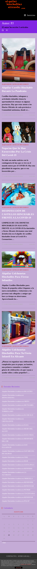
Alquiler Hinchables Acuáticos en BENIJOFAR (17, 497)
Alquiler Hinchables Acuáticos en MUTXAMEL (18, 405)
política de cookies (26, 564)
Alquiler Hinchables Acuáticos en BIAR (15, 461)
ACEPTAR (18, 567)
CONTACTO (11, 556)
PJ (7, 30)
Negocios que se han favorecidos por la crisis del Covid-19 (16, 151)
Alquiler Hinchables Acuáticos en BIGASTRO (17, 391)
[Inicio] (3, 30)
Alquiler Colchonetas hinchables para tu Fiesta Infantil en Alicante (16, 353)
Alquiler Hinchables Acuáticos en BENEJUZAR (18, 486)
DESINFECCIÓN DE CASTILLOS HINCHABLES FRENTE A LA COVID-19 (18, 214)
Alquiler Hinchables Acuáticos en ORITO (15, 401)
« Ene (4, 543)
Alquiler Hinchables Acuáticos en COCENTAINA (18, 493)
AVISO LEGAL (23, 556)
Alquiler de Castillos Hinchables (15, 84)
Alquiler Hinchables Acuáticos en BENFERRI (17, 468)
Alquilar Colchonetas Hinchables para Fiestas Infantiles (15, 277)
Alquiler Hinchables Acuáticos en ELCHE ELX (17, 415)
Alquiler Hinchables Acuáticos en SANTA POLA (18, 465)
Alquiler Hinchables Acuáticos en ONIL (15, 457)
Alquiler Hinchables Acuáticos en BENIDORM (17, 482)
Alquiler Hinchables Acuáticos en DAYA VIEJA (18, 435)
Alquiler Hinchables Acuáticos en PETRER (16, 490)
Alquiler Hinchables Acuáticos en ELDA (15, 425)
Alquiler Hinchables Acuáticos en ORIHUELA (17, 478)
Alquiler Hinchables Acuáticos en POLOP (15, 501)
